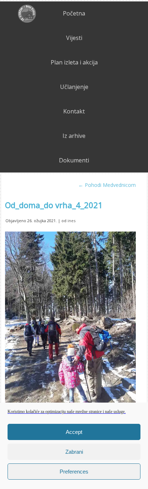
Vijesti (74, 38)
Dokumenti (74, 160)
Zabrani (74, 452)
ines (71, 220)
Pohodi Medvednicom (107, 184)
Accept (74, 432)
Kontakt (74, 111)
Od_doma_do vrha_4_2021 (54, 204)
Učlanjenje (74, 87)
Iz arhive (74, 136)
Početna (74, 13)
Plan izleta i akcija (74, 62)
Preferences (74, 471)
